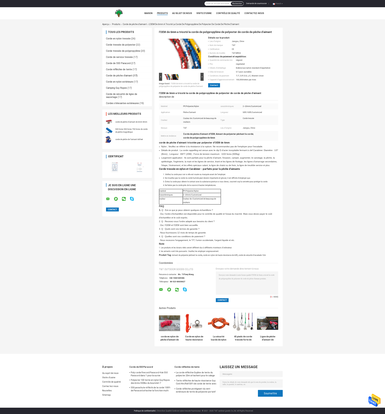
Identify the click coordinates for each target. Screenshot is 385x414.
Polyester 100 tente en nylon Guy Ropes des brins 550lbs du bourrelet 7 (150, 381)
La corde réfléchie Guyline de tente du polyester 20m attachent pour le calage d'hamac (195, 374)
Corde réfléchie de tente (119, 69)
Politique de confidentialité (144, 411)
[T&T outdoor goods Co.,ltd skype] (134, 199)
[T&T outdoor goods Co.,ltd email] (110, 199)
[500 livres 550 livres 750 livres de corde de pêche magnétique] (109, 130)
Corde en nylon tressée (118, 38)
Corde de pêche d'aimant (135, 24)
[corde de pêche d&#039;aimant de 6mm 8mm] (109, 121)
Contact (214, 85)
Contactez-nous (254, 13)
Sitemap (106, 395)
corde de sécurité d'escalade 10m (252, 255)
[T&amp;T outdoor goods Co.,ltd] (118, 13)
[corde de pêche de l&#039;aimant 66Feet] (109, 139)
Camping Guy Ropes (116, 87)
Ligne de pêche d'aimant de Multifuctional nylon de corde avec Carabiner (267, 338)
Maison (148, 13)
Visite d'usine (204, 13)
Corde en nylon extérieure (119, 81)
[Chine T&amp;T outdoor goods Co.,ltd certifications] (114, 167)
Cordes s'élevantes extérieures (122, 103)
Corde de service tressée (119, 57)
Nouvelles (107, 390)
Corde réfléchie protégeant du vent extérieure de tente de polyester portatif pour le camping (196, 391)
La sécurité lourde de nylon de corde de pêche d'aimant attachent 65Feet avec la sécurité (218, 338)
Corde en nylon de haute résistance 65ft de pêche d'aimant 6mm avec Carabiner (194, 338)
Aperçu (105, 24)
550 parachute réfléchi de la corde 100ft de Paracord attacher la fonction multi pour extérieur (150, 389)
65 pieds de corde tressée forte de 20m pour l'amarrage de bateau (243, 338)
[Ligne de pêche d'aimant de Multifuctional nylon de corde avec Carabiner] (267, 323)
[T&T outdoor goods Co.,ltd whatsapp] (118, 199)
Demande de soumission (256, 3)
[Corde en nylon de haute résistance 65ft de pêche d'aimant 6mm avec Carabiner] (194, 323)
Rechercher (237, 4)
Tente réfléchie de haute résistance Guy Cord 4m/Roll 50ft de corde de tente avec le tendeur (196, 382)
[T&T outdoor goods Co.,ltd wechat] (125, 199)
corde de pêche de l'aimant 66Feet (129, 139)
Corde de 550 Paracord (118, 63)
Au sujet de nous (182, 13)
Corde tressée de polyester (120, 44)
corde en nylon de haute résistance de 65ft (220, 255)
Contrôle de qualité (228, 13)
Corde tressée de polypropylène (123, 50)
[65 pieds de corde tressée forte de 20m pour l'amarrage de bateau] (243, 323)
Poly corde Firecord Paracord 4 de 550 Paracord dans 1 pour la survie (149, 374)
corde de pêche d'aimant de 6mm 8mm (131, 122)
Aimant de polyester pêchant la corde (187, 255)
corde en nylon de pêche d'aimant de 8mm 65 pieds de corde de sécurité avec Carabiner (169, 338)
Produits (162, 13)
